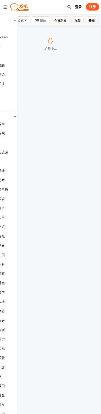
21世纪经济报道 (19, 82)
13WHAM (79, 246)
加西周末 (14, 106)
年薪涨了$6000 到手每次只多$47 (31, 124)
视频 (77, 20)
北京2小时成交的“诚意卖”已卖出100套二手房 (41, 399)
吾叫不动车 (79, 381)
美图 (92, 20)
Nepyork (14, 227)
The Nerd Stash (75, 125)
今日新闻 (60, 20)
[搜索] (69, 7)
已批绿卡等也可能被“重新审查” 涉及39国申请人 (43, 222)
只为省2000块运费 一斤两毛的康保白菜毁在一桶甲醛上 (50, 53)
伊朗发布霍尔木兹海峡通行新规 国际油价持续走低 (45, 77)
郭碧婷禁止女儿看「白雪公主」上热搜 (36, 264)
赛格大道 (75, 180)
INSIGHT (78, 265)
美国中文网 (84, 35)
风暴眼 (13, 59)
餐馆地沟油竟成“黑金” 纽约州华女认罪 (36, 245)
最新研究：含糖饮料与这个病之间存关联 (37, 34)
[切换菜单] (5, 7)
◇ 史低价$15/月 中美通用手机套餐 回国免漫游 (43, 302)
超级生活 (14, 204)
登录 (78, 6)
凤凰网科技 (16, 405)
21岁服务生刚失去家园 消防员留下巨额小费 (40, 314)
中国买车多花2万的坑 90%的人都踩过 (35, 380)
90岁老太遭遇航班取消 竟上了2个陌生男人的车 (43, 198)
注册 (92, 6)
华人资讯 (18, 149)
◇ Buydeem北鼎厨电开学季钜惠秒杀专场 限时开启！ (49, 167)
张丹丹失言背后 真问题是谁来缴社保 (34, 179)
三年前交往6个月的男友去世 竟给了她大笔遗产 (43, 100)
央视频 (78, 283)
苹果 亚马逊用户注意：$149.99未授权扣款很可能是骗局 (50, 356)
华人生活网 (89, 314)
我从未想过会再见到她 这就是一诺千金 (36, 283)
